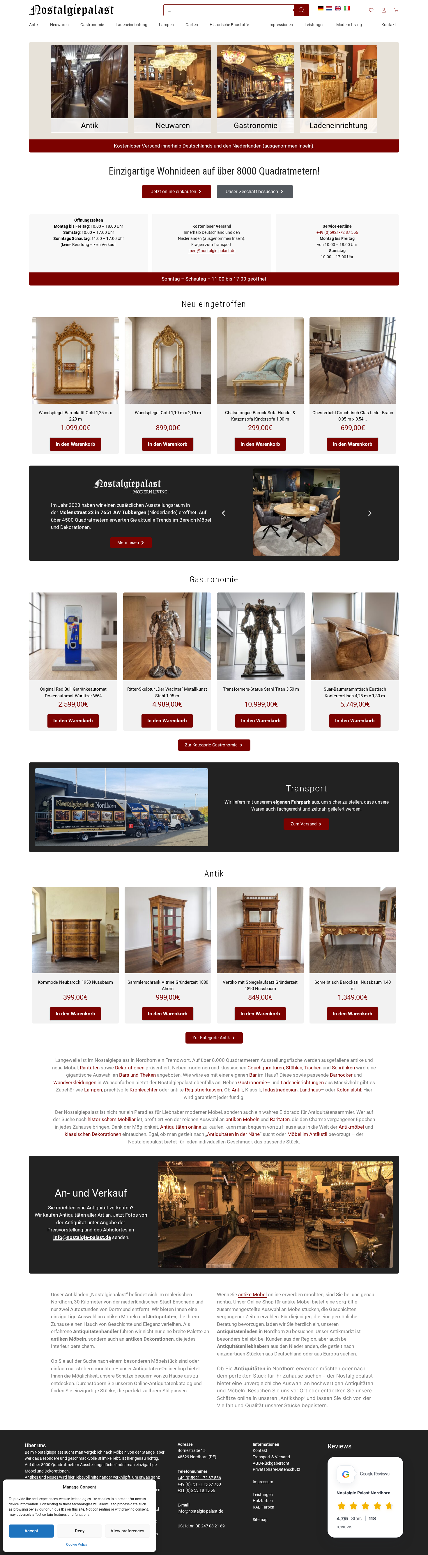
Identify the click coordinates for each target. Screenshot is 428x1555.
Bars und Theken (137, 1075)
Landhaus (310, 1090)
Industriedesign (280, 1090)
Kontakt (260, 1450)
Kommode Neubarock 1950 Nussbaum (75, 982)
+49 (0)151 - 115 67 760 (199, 1484)
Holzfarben (263, 1500)
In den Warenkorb (75, 444)
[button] (223, 513)
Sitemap (260, 1519)
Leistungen (263, 1494)
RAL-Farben (263, 1507)
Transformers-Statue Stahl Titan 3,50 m (261, 689)
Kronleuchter (144, 1090)
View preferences (127, 1531)
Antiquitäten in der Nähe (233, 1134)
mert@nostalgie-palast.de (211, 250)
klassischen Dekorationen (93, 1134)
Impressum (263, 1481)
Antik (237, 1090)
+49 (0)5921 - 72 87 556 (199, 1477)
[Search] (301, 10)
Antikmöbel (351, 1127)
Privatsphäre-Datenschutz (276, 1469)
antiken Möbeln (242, 1119)
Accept (31, 1531)
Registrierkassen (203, 1090)
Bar (253, 1075)
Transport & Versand (271, 1457)
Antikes (31, 1477)
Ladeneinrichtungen (302, 1082)
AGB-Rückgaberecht (271, 1463)
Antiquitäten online (180, 1127)
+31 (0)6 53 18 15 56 (196, 1490)
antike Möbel (252, 1294)
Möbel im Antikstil (307, 1134)
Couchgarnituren (265, 1068)
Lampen (93, 1090)
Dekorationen (129, 1068)
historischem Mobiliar (112, 1119)
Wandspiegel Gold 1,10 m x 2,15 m (168, 412)
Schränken (343, 1068)
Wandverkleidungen (74, 1082)
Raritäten (90, 1068)
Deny (79, 1531)
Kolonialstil (349, 1090)
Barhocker (341, 1075)
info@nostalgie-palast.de (82, 1237)
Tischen (312, 1068)
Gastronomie (252, 1082)
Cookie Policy (76, 1545)
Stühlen (294, 1068)
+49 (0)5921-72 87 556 (337, 232)
